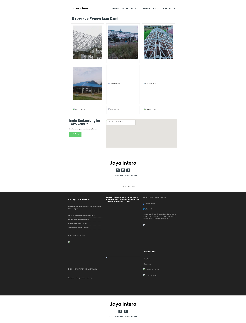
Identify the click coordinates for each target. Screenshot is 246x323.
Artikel (135, 8)
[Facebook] (123, 170)
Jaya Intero (147, 259)
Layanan (115, 8)
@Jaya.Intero (148, 264)
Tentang (146, 8)
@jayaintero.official (153, 269)
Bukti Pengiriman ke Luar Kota (82, 269)
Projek (125, 8)
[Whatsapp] (118, 170)
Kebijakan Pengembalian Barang (80, 278)
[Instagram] (128, 170)
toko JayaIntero (152, 275)
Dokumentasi (169, 8)
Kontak (156, 8)
